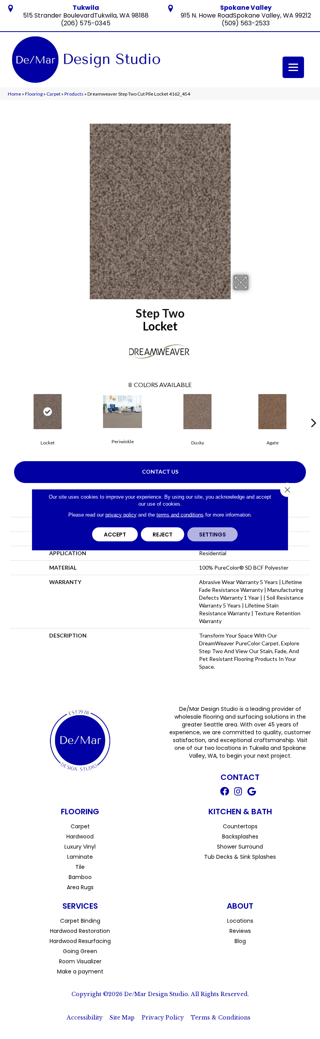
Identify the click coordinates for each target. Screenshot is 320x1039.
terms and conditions (180, 514)
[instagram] (238, 792)
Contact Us (160, 471)
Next (314, 411)
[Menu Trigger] (293, 67)
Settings (212, 534)
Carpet (53, 94)
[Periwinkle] (122, 411)
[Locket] (47, 411)
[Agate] (272, 411)
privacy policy (121, 514)
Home (14, 94)
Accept (115, 534)
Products (74, 94)
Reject (162, 534)
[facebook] (224, 792)
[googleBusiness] (251, 792)
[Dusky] (197, 411)
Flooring (34, 94)
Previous (6, 411)
